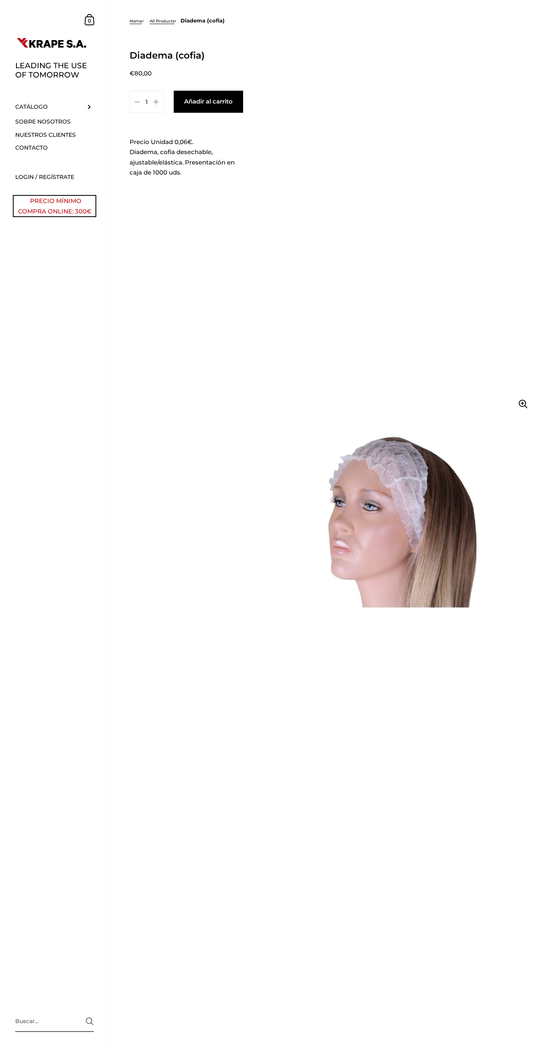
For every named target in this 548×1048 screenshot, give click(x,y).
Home (136, 21)
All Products (162, 21)
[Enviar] (89, 1021)
